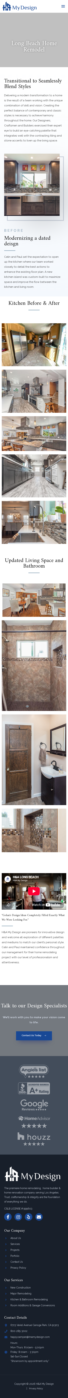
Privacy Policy (36, 1388)
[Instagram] (18, 1217)
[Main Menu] (63, 6)
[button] (34, 1035)
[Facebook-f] (8, 1217)
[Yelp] (28, 1217)
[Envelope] (39, 1217)
